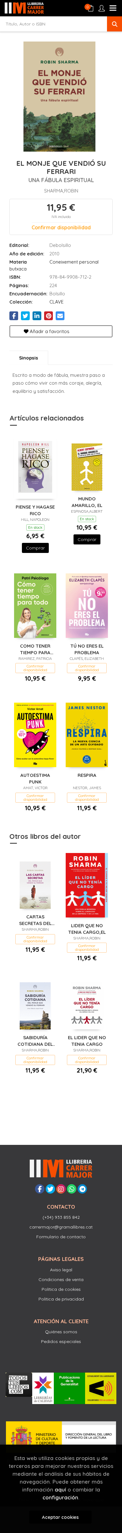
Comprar (35, 548)
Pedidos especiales (61, 1341)
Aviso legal (61, 1270)
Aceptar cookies (60, 1517)
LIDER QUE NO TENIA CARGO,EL (87, 929)
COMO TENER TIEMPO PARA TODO (35, 649)
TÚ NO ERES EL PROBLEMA (87, 649)
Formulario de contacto (61, 1237)
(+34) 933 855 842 (61, 1217)
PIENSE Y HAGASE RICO (35, 510)
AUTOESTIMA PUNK (35, 778)
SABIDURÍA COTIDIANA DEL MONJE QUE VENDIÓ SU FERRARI (35, 1040)
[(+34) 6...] (71, 1189)
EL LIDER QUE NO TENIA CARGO (87, 1040)
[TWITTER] (50, 1189)
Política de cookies (61, 1289)
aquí (60, 1489)
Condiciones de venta (61, 1279)
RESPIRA (87, 775)
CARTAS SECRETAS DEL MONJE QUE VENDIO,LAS (35, 920)
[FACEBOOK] (39, 1189)
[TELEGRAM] (82, 1189)
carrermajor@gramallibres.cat (61, 1227)
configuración (60, 1497)
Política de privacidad (61, 1299)
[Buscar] (114, 23)
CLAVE (56, 302)
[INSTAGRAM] (61, 1189)
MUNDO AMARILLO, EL (87, 502)
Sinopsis (28, 358)
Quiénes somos (61, 1332)
